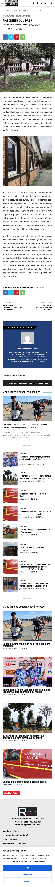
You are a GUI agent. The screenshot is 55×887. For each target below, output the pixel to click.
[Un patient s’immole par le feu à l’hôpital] (10, 495)
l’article (43, 108)
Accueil (6, 10)
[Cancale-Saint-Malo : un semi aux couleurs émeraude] (27, 408)
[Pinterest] (16, 37)
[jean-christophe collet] (27, 338)
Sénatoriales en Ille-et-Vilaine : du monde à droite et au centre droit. (33, 584)
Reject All (27, 882)
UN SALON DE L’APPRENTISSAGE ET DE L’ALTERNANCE (12, 307)
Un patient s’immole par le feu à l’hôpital (25, 781)
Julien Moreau (24, 499)
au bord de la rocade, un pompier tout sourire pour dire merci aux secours (35, 477)
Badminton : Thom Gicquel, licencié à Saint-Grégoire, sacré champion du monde (34, 459)
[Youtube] (45, 3)
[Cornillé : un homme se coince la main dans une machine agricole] (10, 513)
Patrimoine (25, 16)
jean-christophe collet (16, 25)
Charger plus (10, 793)
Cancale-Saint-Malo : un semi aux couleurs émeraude (25, 424)
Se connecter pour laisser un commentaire (27, 383)
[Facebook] (34, 3)
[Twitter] (41, 3)
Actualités (14, 10)
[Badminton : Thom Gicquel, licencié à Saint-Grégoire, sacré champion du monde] (10, 459)
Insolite (17, 16)
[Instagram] (38, 3)
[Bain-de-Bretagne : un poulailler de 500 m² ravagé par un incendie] (10, 531)
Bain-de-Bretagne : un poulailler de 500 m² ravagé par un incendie (35, 530)
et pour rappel (33, 236)
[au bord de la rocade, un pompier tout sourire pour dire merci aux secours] (10, 477)
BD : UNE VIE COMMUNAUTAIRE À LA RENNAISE (43, 307)
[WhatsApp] (22, 37)
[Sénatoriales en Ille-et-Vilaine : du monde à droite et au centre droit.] (10, 584)
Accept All (27, 868)
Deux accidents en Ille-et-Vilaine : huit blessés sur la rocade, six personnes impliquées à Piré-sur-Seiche (35, 566)
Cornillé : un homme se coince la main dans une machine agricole (35, 513)
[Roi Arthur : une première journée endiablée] (10, 549)
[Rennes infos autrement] (12, 3)
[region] (27, 867)
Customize (27, 875)
